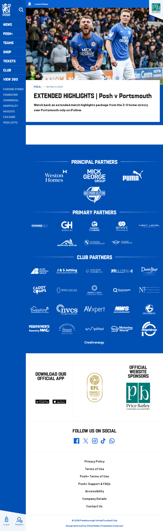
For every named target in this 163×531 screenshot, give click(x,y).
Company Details (94, 498)
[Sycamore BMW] (94, 242)
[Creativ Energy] (94, 342)
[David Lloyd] (149, 271)
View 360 (10, 79)
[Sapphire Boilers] (39, 309)
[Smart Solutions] (121, 226)
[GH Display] (67, 226)
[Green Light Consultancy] (94, 290)
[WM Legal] (67, 290)
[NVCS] (67, 309)
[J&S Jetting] (67, 271)
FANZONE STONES (13, 89)
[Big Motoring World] (121, 329)
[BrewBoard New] (149, 309)
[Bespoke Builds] (67, 242)
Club (7, 70)
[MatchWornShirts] (121, 309)
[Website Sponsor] (156, 8)
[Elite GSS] (121, 271)
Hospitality (10, 106)
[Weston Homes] (56, 176)
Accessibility (94, 491)
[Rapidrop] (149, 329)
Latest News (41, 4)
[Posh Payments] (39, 328)
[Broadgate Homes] (67, 328)
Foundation (10, 95)
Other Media (93, 525)
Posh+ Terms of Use (94, 476)
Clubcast (118, 525)
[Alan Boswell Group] (39, 271)
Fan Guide (9, 117)
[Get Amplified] (94, 329)
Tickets (9, 60)
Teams (8, 42)
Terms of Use (94, 469)
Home (29, 4)
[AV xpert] (94, 309)
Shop (7, 51)
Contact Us (94, 506)
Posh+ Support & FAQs (94, 484)
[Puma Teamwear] (133, 176)
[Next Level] (149, 226)
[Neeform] (149, 290)
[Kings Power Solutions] (94, 195)
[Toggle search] (21, 10)
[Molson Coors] (94, 271)
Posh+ (8, 33)
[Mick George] (94, 176)
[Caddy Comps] (39, 290)
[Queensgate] (121, 290)
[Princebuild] (39, 226)
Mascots (9, 111)
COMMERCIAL (11, 100)
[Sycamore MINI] (121, 242)
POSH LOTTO (10, 122)
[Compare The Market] (94, 226)
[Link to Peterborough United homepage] (8, 10)
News (7, 24)
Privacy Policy (94, 461)
